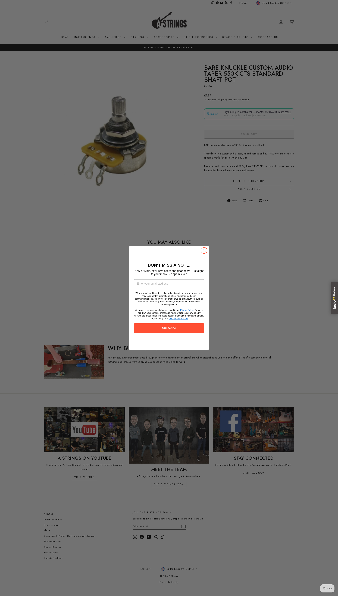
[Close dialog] (204, 250)
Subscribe (169, 328)
